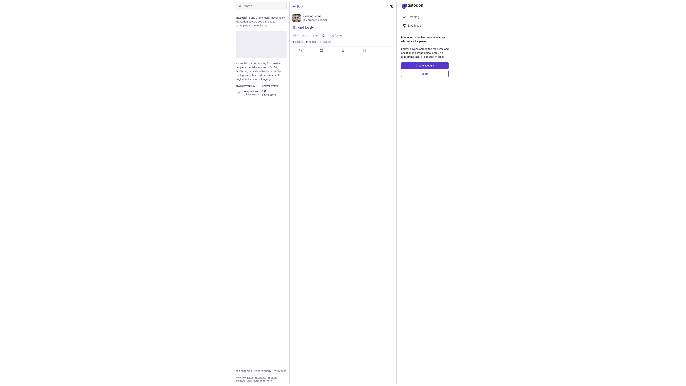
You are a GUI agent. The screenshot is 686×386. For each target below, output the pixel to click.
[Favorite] (343, 50)
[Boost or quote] (321, 50)
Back (300, 6)
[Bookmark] (364, 50)
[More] (386, 51)
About (249, 370)
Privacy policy (279, 370)
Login (425, 73)
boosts (297, 41)
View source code (256, 380)
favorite (325, 41)
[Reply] (300, 50)
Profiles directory (262, 370)
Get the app (260, 377)
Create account (425, 65)
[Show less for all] (391, 6)
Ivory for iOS (335, 35)
